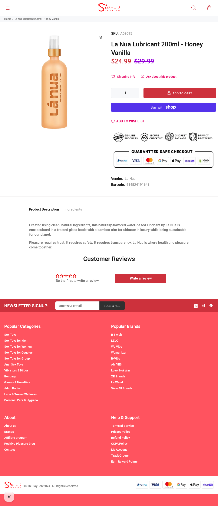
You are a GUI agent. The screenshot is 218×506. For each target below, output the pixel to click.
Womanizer (118, 352)
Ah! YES (116, 364)
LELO (114, 340)
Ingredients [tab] (73, 209)
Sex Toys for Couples (18, 352)
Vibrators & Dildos (16, 370)
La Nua (130, 179)
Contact (9, 449)
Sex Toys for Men (15, 340)
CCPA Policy (119, 443)
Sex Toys (10, 334)
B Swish (116, 334)
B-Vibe (115, 358)
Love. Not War (120, 370)
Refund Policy (120, 437)
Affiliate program (15, 437)
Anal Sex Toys (13, 364)
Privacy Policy (120, 431)
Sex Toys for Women (18, 346)
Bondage (10, 376)
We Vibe (116, 346)
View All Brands (121, 388)
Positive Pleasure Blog (19, 443)
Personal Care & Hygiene (21, 400)
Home (7, 18)
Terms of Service (122, 425)
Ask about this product (161, 76)
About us (10, 425)
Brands (9, 431)
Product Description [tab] (44, 209)
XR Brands (118, 376)
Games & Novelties (17, 382)
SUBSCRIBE (112, 306)
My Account (119, 449)
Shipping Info (126, 76)
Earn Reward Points (124, 461)
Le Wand (117, 382)
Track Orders (120, 455)
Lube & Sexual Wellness (20, 394)
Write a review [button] (141, 278)
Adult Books (12, 388)
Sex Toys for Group (17, 358)
